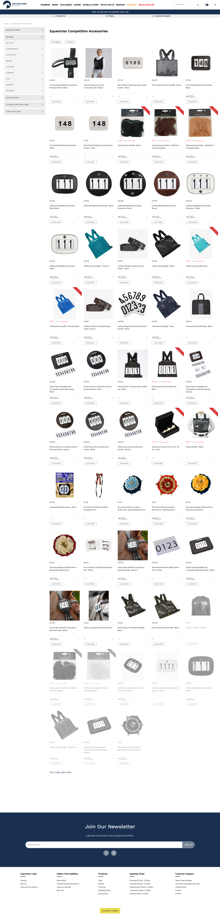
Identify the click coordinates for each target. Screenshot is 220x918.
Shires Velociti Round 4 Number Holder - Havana (130, 448)
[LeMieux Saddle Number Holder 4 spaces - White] (167, 666)
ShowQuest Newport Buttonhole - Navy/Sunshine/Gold (200, 508)
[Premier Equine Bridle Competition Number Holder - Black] (65, 63)
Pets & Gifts (107, 5)
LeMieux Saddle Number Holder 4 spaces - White (165, 689)
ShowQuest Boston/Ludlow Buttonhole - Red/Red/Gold (163, 508)
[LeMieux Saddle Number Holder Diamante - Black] (133, 666)
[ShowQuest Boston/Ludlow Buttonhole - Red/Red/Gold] (167, 485)
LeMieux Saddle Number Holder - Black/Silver (63, 207)
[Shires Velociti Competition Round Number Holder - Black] (99, 364)
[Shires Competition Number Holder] (99, 606)
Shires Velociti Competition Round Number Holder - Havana (63, 448)
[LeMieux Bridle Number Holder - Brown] (167, 184)
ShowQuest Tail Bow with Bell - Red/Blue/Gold (96, 508)
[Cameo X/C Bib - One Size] (201, 606)
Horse (77, 5)
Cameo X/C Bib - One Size (196, 628)
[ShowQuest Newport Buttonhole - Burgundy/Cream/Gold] (65, 545)
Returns (23, 884)
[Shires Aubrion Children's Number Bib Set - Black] (133, 364)
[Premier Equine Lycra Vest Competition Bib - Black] (99, 63)
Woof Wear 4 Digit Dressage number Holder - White (132, 86)
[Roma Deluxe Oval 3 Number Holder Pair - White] (99, 545)
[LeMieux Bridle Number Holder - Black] (99, 184)
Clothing (101, 887)
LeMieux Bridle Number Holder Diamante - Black (129, 207)
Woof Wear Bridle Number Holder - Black (199, 86)
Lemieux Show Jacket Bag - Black (199, 326)
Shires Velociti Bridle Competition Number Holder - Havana (131, 568)
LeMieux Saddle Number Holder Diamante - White (198, 207)
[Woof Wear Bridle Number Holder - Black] (201, 63)
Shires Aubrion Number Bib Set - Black (164, 387)
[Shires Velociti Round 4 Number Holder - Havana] (133, 425)
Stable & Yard (91, 5)
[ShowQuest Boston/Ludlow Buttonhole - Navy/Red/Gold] (133, 725)
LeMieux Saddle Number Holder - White (63, 267)
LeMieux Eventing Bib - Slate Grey (63, 747)
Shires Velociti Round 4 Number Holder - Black (96, 448)
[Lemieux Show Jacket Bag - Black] (201, 304)
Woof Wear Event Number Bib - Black (166, 85)
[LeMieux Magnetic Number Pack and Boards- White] (133, 304)
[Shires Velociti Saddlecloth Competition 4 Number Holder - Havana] (201, 364)
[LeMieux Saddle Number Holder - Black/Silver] (65, 184)
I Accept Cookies (110, 910)
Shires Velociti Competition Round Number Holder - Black (97, 387)
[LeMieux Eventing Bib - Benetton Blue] (65, 304)
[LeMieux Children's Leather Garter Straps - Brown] (99, 304)
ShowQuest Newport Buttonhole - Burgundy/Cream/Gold (63, 568)
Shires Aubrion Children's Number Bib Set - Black (132, 387)
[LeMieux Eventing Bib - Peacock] (99, 244)
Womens (45, 5)
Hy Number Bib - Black (194, 447)
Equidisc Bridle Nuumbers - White (63, 507)
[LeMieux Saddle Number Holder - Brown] (201, 666)
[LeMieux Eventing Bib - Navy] (167, 304)
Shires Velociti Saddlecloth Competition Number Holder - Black (200, 568)
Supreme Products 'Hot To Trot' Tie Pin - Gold (165, 448)
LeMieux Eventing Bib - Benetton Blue (64, 326)
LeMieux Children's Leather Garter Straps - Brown (97, 327)
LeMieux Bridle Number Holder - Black (98, 206)
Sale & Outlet (146, 5)
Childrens (66, 5)
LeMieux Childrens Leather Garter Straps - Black (131, 267)
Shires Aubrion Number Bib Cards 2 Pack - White (166, 568)
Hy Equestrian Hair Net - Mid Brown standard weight (165, 146)
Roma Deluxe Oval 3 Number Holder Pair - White (98, 568)
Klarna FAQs (61, 880)
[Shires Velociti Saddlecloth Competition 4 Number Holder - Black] (65, 364)
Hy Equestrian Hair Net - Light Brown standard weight (200, 146)
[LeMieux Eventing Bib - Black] (167, 244)
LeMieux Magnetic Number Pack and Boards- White (132, 327)
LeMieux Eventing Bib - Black (163, 266)
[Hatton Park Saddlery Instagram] (114, 853)
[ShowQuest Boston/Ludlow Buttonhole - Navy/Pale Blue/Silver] (133, 485)
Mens (55, 5)
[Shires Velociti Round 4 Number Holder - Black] (99, 425)
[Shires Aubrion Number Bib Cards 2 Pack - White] (167, 545)
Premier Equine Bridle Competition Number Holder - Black (63, 86)
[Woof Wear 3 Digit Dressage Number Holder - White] (99, 123)
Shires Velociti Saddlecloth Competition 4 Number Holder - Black (62, 389)
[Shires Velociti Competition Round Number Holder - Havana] (65, 425)
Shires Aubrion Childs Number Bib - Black (132, 629)
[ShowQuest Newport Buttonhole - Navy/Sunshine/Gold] (201, 485)
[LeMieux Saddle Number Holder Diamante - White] (201, 184)
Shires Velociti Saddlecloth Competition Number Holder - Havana (96, 749)
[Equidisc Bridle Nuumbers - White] (65, 485)
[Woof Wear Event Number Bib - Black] (167, 63)
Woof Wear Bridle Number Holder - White (63, 146)
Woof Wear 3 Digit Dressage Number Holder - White (98, 146)
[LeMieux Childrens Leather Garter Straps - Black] (133, 244)
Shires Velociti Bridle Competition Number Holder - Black (63, 629)
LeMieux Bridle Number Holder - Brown (164, 207)
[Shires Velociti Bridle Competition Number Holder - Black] (65, 606)
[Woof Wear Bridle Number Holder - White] (65, 123)
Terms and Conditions (29, 887)
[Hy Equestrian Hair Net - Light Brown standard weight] (201, 123)
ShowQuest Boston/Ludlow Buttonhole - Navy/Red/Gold (129, 748)
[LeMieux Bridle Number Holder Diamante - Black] (133, 184)
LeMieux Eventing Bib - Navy (163, 326)
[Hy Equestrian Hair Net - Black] (133, 123)
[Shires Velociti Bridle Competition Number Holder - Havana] (133, 545)
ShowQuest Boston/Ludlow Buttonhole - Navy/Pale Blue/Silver (131, 508)
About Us (60, 890)
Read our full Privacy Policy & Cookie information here (110, 904)
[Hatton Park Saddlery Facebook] (106, 853)
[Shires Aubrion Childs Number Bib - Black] (133, 606)
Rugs (100, 880)
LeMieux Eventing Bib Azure (197, 266)
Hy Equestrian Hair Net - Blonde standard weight (96, 689)
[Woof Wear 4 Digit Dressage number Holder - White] (133, 63)
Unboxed (132, 5)
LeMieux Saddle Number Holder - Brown (199, 689)
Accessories (103, 894)
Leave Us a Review (64, 887)
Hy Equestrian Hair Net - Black (129, 145)
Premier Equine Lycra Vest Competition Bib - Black (94, 86)
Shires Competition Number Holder (98, 628)
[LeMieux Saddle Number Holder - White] (65, 244)
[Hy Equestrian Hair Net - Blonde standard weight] (99, 666)
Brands (120, 5)
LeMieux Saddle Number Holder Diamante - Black (130, 689)
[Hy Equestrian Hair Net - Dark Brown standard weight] (65, 666)
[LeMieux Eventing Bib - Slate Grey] (65, 725)
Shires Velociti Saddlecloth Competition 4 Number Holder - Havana (198, 389)
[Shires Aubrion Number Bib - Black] (167, 606)
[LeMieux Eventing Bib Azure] (201, 244)
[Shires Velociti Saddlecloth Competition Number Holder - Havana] (99, 725)
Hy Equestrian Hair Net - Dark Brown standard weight (64, 689)
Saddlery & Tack (104, 890)
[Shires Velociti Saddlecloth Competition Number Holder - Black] (201, 545)
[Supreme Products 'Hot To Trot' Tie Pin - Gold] (167, 425)
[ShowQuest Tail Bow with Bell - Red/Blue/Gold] (99, 485)
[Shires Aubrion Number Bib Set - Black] (167, 364)
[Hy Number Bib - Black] (201, 425)
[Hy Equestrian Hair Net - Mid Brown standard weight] (167, 123)
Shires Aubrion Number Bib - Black (165, 628)
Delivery (23, 880)
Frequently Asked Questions (68, 884)
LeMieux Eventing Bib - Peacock (96, 266)
